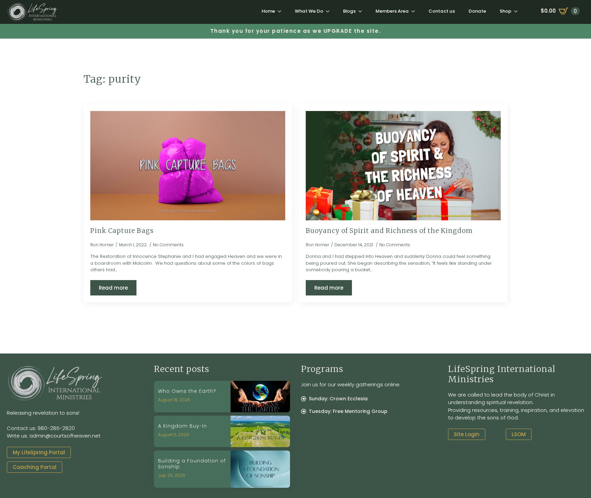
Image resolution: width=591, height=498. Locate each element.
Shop (505, 11)
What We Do (309, 11)
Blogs (349, 11)
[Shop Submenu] (517, 11)
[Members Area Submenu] (415, 11)
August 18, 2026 (174, 400)
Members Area (392, 11)
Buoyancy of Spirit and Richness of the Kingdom (389, 231)
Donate (477, 11)
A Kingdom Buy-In (182, 426)
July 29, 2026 (171, 475)
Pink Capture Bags (122, 231)
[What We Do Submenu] (329, 11)
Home (268, 11)
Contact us (442, 11)
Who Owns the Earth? (187, 391)
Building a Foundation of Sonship (192, 464)
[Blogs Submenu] (362, 11)
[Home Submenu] (281, 11)
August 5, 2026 (173, 435)
